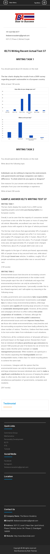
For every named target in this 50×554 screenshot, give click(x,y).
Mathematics (9, 436)
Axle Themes (32, 551)
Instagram (8, 464)
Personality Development (13, 439)
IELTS (6, 442)
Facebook (8, 461)
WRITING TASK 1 (7, 204)
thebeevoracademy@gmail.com (18, 35)
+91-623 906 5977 (12, 32)
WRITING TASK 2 (7, 272)
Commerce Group (11, 433)
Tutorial (7, 449)
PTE (5, 446)
